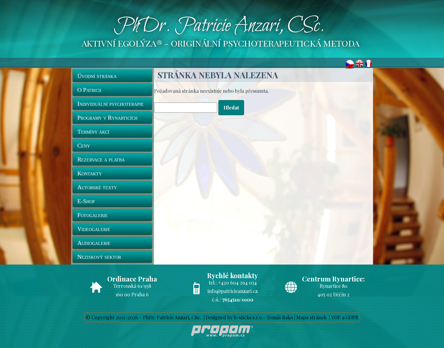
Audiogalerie (94, 242)
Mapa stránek (311, 317)
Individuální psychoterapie (110, 103)
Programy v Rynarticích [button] (107, 117)
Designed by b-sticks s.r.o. (234, 317)
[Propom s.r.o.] (222, 338)
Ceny (83, 145)
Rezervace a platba (101, 159)
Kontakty (89, 173)
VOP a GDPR (344, 317)
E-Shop (86, 201)
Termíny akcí (93, 131)
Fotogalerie (92, 215)
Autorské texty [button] (97, 187)
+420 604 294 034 (237, 282)
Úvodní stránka (97, 76)
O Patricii (89, 89)
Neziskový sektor (99, 256)
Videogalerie (93, 229)
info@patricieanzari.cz (233, 291)
